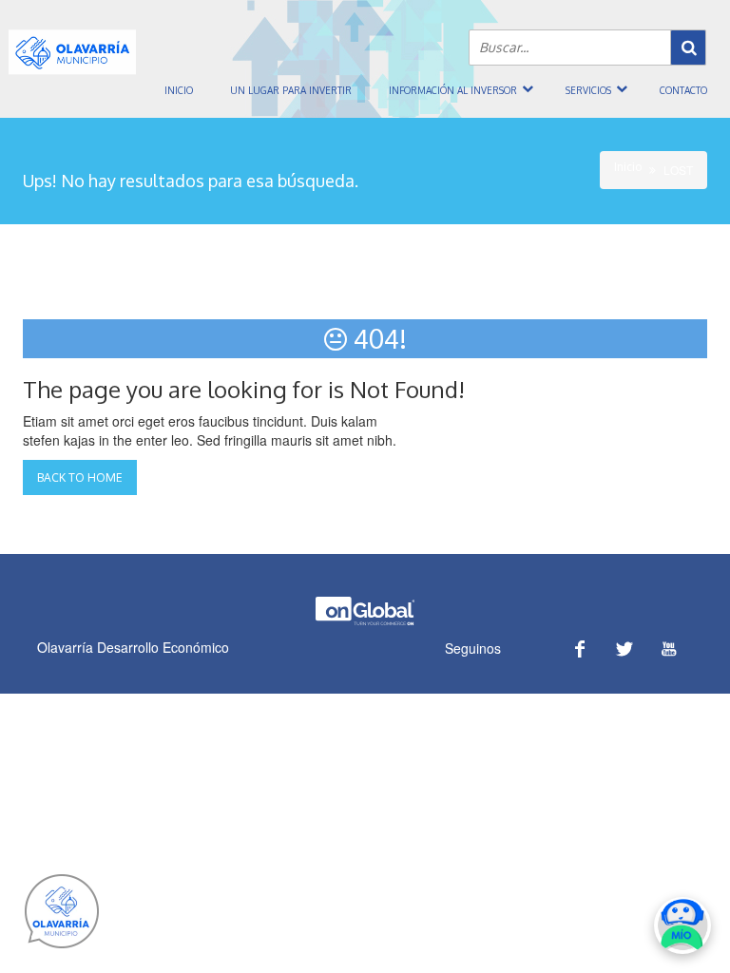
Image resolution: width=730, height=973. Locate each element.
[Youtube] (668, 648)
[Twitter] (624, 648)
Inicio (178, 90)
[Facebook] (579, 648)
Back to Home (80, 477)
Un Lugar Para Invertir (291, 90)
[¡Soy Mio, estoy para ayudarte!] (682, 925)
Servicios (588, 90)
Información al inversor (453, 90)
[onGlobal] (365, 621)
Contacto (683, 90)
